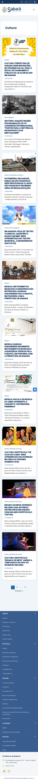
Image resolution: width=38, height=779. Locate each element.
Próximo (19, 591)
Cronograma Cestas (9, 745)
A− (22, 2)
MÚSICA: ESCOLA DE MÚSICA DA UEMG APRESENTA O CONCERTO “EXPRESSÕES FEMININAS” (18, 403)
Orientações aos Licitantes (11, 732)
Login (4, 750)
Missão (4, 648)
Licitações (6, 723)
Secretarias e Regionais (10, 657)
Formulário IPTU (7, 691)
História (4, 618)
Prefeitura (6, 644)
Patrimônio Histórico (16, 175)
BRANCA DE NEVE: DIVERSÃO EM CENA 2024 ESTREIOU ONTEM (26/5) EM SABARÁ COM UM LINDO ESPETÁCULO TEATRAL (18, 510)
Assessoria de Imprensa (10, 661)
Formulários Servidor (9, 741)
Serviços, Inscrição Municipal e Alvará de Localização (15, 713)
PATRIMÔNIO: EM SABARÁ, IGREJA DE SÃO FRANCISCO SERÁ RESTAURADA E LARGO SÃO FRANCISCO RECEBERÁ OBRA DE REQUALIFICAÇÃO (18, 183)
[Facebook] (4, 771)
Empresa (5, 704)
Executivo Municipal (8, 652)
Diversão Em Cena (16, 554)
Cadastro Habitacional (9, 699)
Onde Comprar (7, 639)
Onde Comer (6, 635)
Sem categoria (9, 117)
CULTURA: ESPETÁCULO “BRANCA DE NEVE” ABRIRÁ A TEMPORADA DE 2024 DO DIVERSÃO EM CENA (18, 561)
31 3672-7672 (9, 766)
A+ (26, 2)
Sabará (5, 613)
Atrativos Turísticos (8, 622)
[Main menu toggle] (34, 10)
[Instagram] (9, 771)
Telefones (5, 665)
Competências (7, 669)
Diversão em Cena (16, 449)
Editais (4, 728)
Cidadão (5, 678)
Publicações (6, 718)
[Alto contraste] (35, 2)
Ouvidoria (5, 687)
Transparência (7, 673)
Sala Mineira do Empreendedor (12, 708)
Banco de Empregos (9, 695)
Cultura (6, 60)
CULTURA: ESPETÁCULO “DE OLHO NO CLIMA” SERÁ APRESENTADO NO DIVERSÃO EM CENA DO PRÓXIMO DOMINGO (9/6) (18, 457)
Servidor (5, 737)
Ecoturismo (6, 626)
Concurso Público (8, 683)
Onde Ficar (6, 631)
